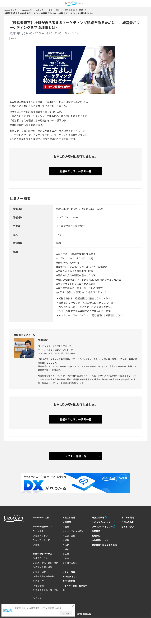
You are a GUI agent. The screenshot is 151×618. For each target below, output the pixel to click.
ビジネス (39, 531)
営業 (67, 526)
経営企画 (39, 585)
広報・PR (39, 580)
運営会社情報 (98, 517)
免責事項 (96, 531)
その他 (38, 598)
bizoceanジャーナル (42, 553)
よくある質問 (128, 517)
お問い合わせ (128, 522)
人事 (67, 553)
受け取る (66, 613)
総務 (67, 540)
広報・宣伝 (70, 535)
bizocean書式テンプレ (43, 526)
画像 (37, 544)
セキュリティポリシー (102, 522)
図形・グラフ (41, 535)
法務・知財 (40, 571)
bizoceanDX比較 (41, 517)
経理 (67, 558)
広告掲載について (100, 540)
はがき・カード (42, 540)
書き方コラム (41, 558)
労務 (67, 549)
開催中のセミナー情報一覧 (75, 171)
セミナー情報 (69, 571)
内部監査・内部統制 (44, 576)
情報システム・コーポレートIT (46, 591)
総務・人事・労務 (43, 567)
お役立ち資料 (69, 517)
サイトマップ (128, 526)
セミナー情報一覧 (75, 456)
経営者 (13, 38)
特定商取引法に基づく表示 (104, 544)
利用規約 (96, 535)
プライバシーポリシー (102, 526)
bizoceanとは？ (70, 576)
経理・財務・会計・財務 (46, 562)
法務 (67, 544)
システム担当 (71, 562)
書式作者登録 (69, 581)
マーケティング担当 (74, 531)
